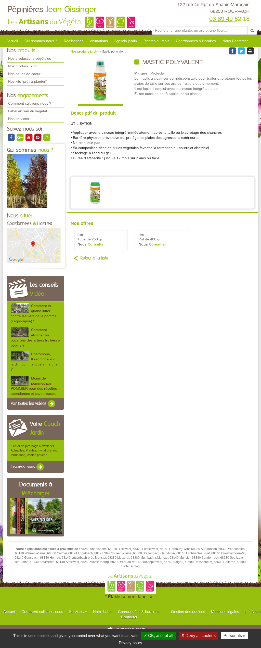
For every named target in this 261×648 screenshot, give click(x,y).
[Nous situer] (33, 245)
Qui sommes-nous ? (40, 41)
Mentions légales (225, 611)
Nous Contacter (235, 41)
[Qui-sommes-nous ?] (27, 181)
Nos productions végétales (29, 58)
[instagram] (47, 137)
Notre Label (102, 611)
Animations (99, 41)
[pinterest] (38, 137)
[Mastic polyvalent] (100, 82)
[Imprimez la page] (250, 51)
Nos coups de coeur (24, 74)
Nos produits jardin (23, 66)
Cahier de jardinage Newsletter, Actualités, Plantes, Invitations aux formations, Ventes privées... (34, 450)
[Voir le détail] (20, 308)
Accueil (12, 41)
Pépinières (52, 9)
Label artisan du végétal (27, 111)
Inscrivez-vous (23, 467)
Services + (78, 611)
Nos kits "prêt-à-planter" (27, 81)
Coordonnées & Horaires (196, 41)
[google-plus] (20, 137)
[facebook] (11, 137)
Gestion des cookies (188, 611)
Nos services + (20, 119)
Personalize (234, 635)
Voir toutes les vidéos (29, 403)
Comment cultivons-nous (42, 611)
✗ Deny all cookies (198, 635)
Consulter (91, 244)
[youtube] (29, 137)
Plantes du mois (156, 41)
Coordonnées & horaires (138, 611)
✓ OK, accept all (158, 635)
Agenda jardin (125, 41)
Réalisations (73, 41)
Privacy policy (130, 643)
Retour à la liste (94, 258)
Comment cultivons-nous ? (29, 103)
